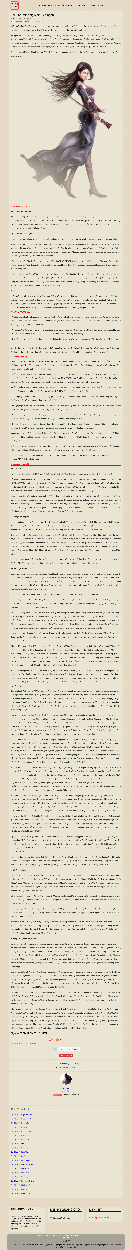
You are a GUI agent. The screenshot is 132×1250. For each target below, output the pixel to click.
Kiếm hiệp (25, 21)
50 (68, 1049)
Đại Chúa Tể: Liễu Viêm (20, 1173)
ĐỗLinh (15, 19)
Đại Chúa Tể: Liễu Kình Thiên (22, 1164)
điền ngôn (32, 1043)
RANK (70, 5)
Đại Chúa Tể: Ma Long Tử (21, 1185)
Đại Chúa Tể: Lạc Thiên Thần (22, 1148)
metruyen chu (116, 1245)
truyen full (48, 1245)
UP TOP (66, 1238)
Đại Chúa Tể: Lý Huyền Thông (22, 1181)
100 (75, 1049)
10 (54, 1049)
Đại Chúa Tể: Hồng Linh (20, 1140)
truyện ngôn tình (20, 1226)
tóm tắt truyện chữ (29, 1224)
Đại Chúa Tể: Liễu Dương (20, 1160)
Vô (42, 30)
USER (101, 5)
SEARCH (92, 5)
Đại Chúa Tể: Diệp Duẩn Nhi (22, 1115)
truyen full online (62, 1247)
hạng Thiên (19, 903)
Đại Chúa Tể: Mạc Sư (19, 1189)
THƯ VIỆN (60, 5)
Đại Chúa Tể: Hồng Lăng (20, 1135)
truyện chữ (71, 1245)
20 (61, 1049)
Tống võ (40, 21)
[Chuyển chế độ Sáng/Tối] (40, 5)
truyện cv (27, 1245)
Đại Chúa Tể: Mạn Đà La (20, 1193)
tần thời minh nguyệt (23, 1043)
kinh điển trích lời (30, 1219)
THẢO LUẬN (80, 5)
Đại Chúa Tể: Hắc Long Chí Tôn (23, 1131)
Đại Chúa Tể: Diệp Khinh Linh (22, 1119)
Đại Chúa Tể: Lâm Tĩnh (20, 1152)
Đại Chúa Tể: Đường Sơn (20, 1123)
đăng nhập (66, 1064)
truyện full (18, 1245)
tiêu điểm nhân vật (23, 1221)
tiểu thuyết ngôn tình (101, 1245)
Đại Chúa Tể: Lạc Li (18, 1144)
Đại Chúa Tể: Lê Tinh (19, 1156)
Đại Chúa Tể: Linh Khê (19, 1177)
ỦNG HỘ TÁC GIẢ (66, 1056)
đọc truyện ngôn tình (84, 1245)
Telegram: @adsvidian (61, 1218)
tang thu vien (75, 1247)
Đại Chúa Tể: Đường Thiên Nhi (22, 1127)
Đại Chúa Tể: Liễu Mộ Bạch (21, 1169)
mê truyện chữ (37, 1245)
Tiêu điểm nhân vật (16, 21)
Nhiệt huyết (33, 21)
